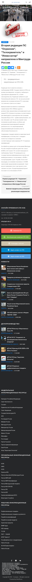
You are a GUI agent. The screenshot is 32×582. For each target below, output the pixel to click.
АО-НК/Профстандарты (7, 545)
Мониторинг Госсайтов (7, 498)
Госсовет (3, 404)
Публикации (15, 280)
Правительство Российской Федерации (12, 407)
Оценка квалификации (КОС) (9, 495)
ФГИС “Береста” (5, 537)
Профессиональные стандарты (9, 511)
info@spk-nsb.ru (6, 221)
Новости (4, 42)
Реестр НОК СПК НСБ (7, 486)
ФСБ (2, 416)
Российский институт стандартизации (11, 540)
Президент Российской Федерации (10, 399)
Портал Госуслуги (6, 441)
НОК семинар (4, 528)
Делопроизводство (7, 333)
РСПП (2, 469)
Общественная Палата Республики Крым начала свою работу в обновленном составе (17, 269)
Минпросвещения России (8, 430)
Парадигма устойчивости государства (18, 277)
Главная (6, 12)
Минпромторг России (7, 427)
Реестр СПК (4, 489)
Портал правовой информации (9, 444)
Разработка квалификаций (8, 517)
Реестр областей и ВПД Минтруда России (12, 475)
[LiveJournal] (15, 67)
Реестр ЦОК (4, 492)
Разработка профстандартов (9, 520)
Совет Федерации (6, 410)
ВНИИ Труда (4, 525)
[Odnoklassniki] (18, 67)
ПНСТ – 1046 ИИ (5, 534)
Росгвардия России (6, 419)
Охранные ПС (17, 230)
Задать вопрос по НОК (17, 256)
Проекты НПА (4, 472)
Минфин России (5, 421)
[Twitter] (2, 67)
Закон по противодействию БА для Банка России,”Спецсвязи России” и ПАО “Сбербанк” (18, 295)
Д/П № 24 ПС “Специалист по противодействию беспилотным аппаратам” (17, 340)
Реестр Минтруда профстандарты (10, 483)
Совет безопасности (6, 401)
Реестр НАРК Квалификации (9, 480)
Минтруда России (6, 424)
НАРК (2, 466)
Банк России (4, 447)
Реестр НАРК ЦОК (6, 478)
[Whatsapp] (6, 67)
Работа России (5, 542)
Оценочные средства (7, 522)
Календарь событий (17, 243)
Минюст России (5, 433)
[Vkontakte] (9, 67)
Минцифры (4, 436)
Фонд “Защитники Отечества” (9, 450)
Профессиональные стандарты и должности (13, 514)
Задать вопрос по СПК (17, 250)
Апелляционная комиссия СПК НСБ (17, 237)
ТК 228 (3, 531)
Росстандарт (4, 439)
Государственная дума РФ (8, 413)
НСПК (2, 463)
